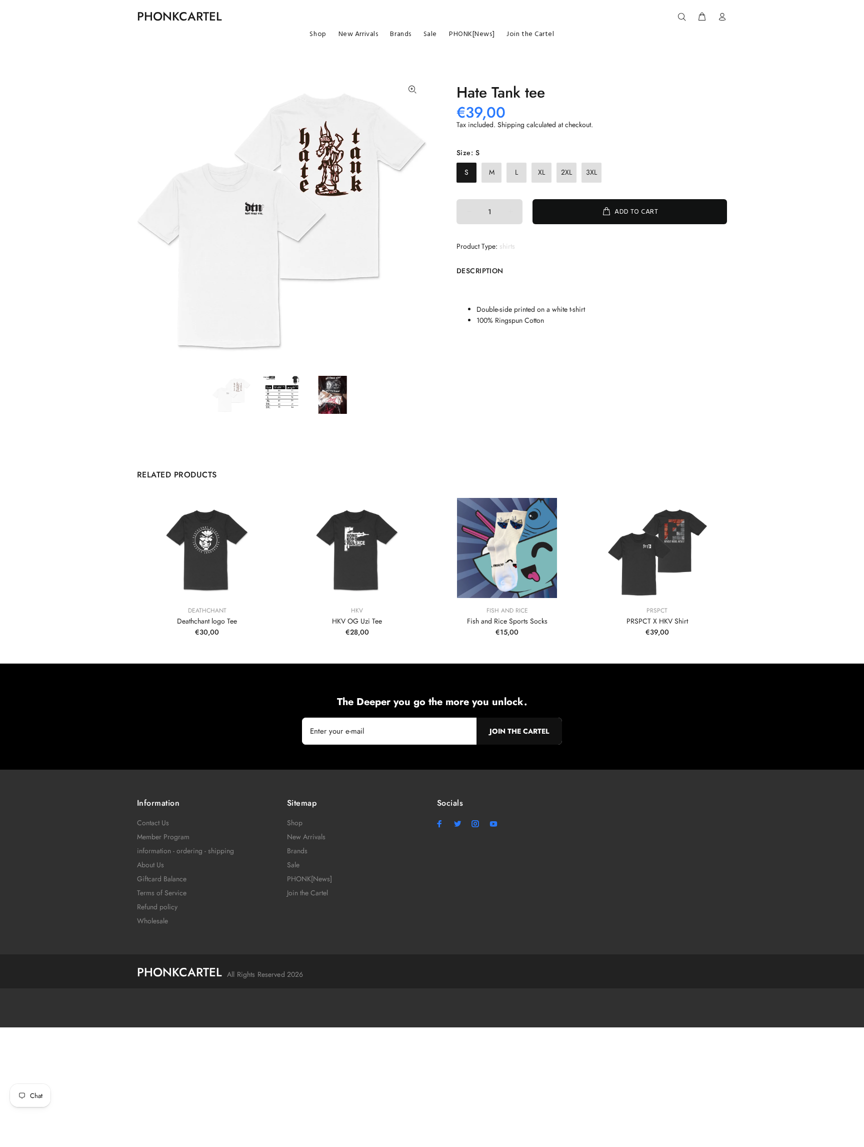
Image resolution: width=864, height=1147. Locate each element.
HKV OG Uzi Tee (357, 621)
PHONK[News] (309, 879)
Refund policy (157, 907)
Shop (294, 823)
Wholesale (152, 921)
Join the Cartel (307, 893)
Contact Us (153, 823)
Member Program (163, 837)
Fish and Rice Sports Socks (507, 621)
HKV (357, 610)
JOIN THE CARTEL (519, 731)
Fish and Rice (507, 610)
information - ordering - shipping (185, 851)
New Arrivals (306, 837)
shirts (507, 246)
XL (541, 172)
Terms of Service (161, 893)
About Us (150, 865)
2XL (566, 172)
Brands (297, 851)
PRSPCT (657, 610)
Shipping (511, 125)
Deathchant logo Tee (207, 621)
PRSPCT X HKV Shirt (657, 621)
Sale (293, 865)
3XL (591, 172)
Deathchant (207, 610)
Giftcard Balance (161, 879)
